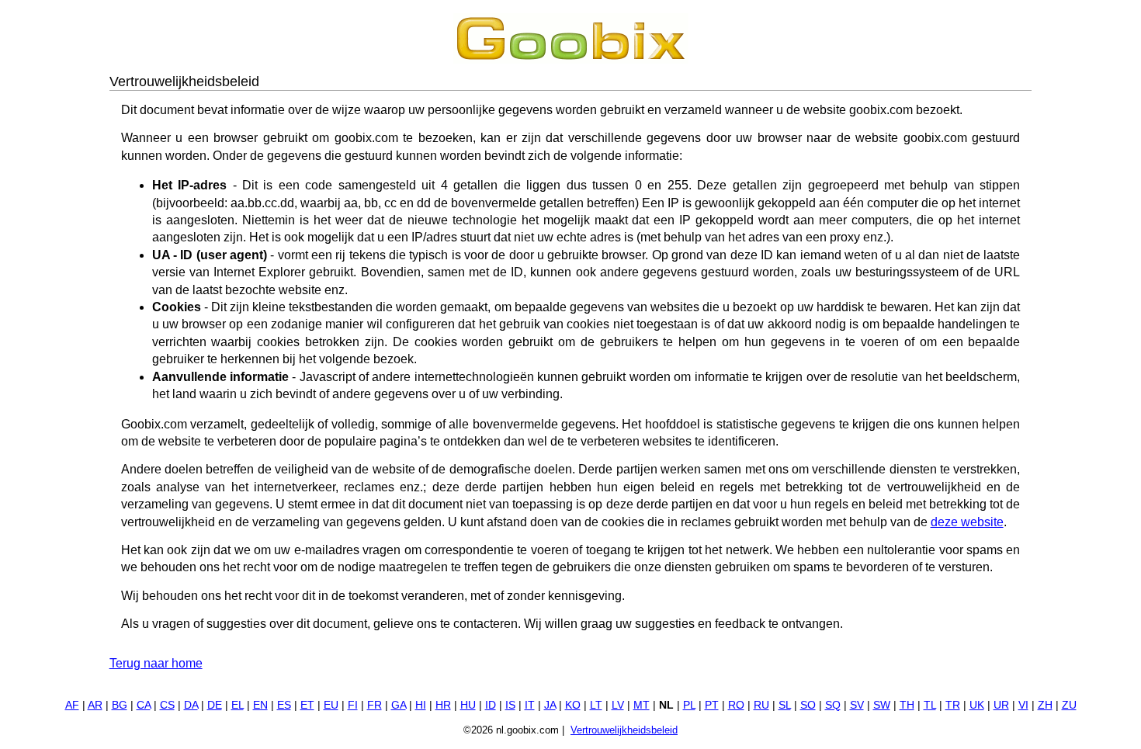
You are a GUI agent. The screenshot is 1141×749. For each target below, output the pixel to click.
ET (307, 705)
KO (573, 705)
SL (785, 705)
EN (260, 705)
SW (881, 705)
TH (907, 705)
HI (420, 705)
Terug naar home (156, 663)
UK (976, 705)
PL (689, 705)
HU (468, 705)
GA (398, 705)
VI (1023, 705)
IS (510, 705)
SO (808, 705)
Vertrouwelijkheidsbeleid (624, 730)
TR (952, 705)
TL (930, 705)
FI (353, 705)
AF (72, 705)
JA (550, 705)
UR (1001, 705)
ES (284, 705)
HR (443, 705)
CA (144, 705)
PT (712, 705)
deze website (967, 522)
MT (641, 705)
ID (490, 705)
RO (736, 705)
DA (191, 705)
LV (618, 705)
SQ (833, 705)
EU (331, 705)
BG (119, 705)
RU (761, 705)
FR (374, 705)
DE (214, 705)
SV (857, 705)
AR (95, 705)
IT (530, 705)
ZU (1069, 705)
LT (596, 705)
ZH (1045, 705)
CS (167, 705)
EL (237, 705)
